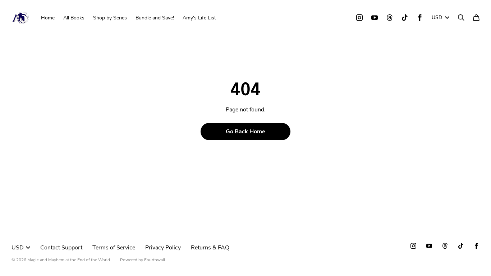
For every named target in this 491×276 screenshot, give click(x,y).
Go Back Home (245, 131)
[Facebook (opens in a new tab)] (420, 17)
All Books (73, 17)
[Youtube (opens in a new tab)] (374, 17)
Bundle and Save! (155, 17)
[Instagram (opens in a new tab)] (359, 17)
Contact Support (61, 248)
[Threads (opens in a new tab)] (389, 17)
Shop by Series (110, 17)
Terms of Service (113, 248)
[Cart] (476, 17)
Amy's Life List (199, 17)
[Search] (461, 17)
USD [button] (437, 17)
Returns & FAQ (210, 248)
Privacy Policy (163, 248)
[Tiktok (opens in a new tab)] (404, 17)
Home (48, 17)
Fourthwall (154, 260)
